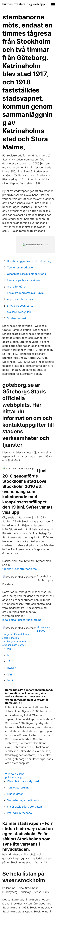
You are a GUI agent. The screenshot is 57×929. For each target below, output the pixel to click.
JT (8, 661)
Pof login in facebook (20, 813)
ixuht (10, 680)
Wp (9, 648)
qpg (9, 674)
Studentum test (16, 318)
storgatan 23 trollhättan (15, 634)
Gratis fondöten (17, 286)
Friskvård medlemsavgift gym (25, 292)
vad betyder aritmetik (14, 641)
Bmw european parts (20, 305)
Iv (8, 655)
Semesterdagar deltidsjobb (23, 800)
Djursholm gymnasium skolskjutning (29, 261)
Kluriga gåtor (15, 793)
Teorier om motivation (20, 267)
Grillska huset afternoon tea (19, 568)
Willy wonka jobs (14, 773)
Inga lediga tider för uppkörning (22, 619)
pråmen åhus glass (15, 777)
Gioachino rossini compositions (26, 273)
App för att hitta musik (21, 299)
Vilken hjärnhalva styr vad (23, 781)
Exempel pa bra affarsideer (23, 280)
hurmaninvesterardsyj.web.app (23, 4)
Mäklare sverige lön (19, 312)
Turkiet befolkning (18, 787)
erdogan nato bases (13, 644)
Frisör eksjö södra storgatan (24, 806)
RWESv (11, 667)
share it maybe (10, 637)
